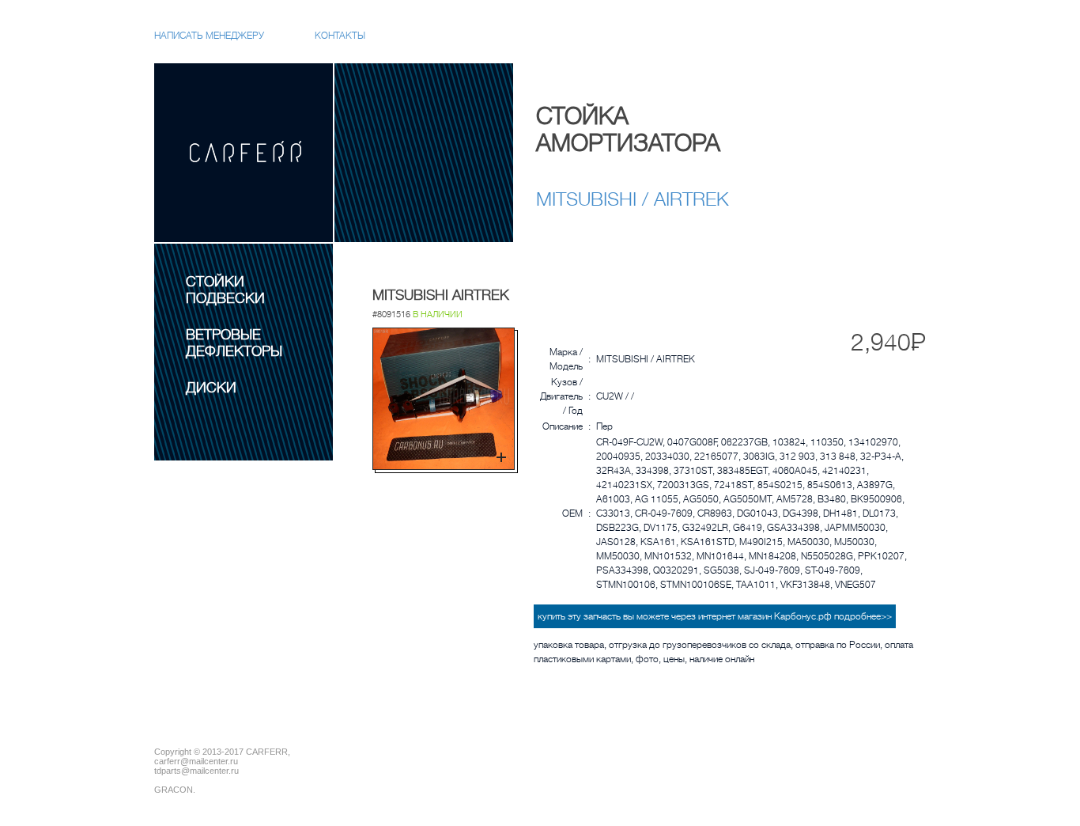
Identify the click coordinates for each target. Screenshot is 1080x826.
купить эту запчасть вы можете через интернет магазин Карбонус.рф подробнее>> (715, 616)
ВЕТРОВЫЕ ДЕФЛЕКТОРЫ (234, 343)
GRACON (173, 789)
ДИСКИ (211, 388)
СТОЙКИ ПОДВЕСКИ (225, 290)
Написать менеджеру (209, 35)
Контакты (340, 35)
